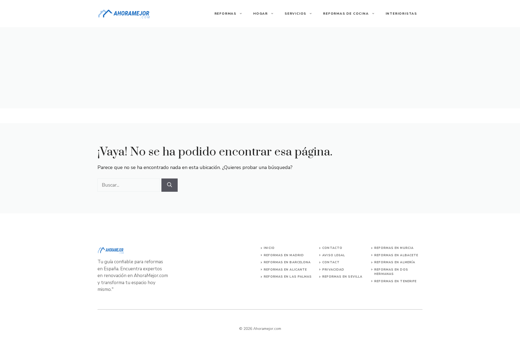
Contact (331, 262)
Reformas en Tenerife (395, 281)
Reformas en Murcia (394, 248)
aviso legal (333, 255)
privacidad (333, 270)
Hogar (260, 13)
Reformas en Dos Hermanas (391, 272)
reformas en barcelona (287, 262)
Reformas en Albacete (396, 255)
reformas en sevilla (342, 277)
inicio (269, 248)
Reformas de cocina (346, 13)
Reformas (225, 13)
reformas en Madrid (284, 255)
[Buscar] (169, 185)
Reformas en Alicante (285, 270)
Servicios (295, 13)
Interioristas (401, 13)
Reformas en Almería (394, 262)
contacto (332, 248)
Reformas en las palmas (288, 277)
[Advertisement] (260, 68)
